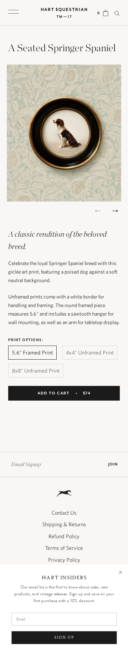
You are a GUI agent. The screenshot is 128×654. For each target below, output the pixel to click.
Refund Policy (64, 536)
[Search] (117, 13)
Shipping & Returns (64, 524)
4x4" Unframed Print (90, 352)
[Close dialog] (120, 572)
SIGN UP (64, 637)
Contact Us (64, 513)
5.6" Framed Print (32, 352)
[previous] (98, 209)
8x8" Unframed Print (36, 370)
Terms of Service (64, 548)
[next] (115, 209)
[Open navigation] (13, 12)
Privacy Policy (64, 560)
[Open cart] (105, 13)
